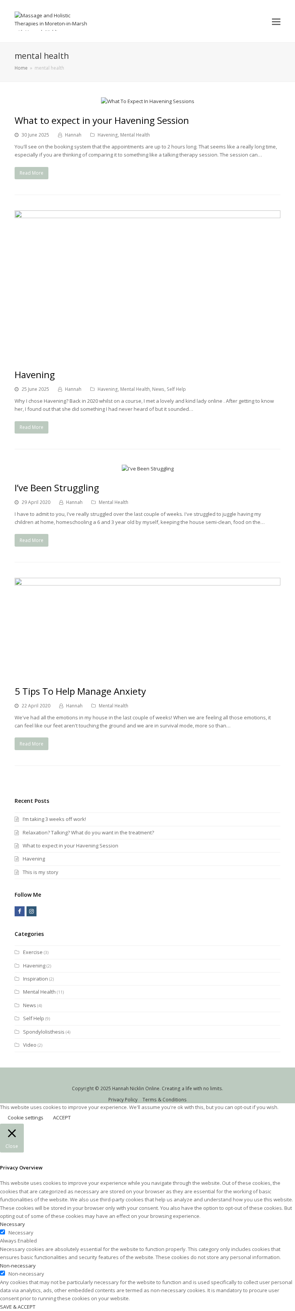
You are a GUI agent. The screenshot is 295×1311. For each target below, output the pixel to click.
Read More (31, 173)
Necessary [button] (12, 1224)
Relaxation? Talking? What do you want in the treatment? (88, 832)
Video (29, 1044)
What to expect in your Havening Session (102, 120)
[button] (276, 21)
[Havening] (147, 355)
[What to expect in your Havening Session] (147, 101)
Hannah (73, 135)
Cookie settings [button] (25, 1117)
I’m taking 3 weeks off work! (54, 819)
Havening (108, 135)
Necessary (20, 1232)
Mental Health (135, 135)
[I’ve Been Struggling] (148, 468)
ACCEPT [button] (62, 1117)
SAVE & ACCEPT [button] (17, 1306)
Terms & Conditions (165, 1099)
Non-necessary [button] (18, 1265)
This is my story (40, 872)
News (158, 389)
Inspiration (35, 978)
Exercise (33, 952)
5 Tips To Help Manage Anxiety (80, 691)
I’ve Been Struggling (57, 487)
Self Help (176, 389)
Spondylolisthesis (44, 1031)
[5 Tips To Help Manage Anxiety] (147, 672)
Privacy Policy (123, 1099)
